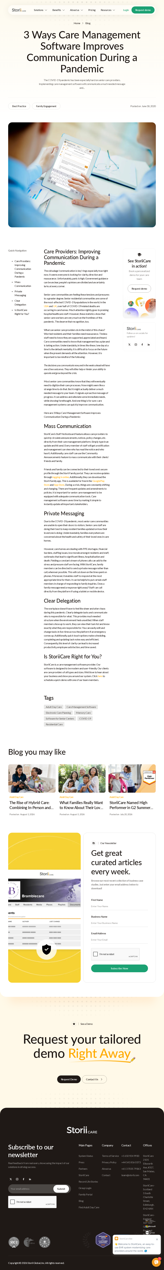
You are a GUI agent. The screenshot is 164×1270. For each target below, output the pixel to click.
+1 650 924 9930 (130, 1155)
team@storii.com (130, 1175)
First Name (97, 899)
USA (46, 306)
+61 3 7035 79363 (130, 1168)
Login (126, 9)
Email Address (98, 933)
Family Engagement (46, 106)
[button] (40, 10)
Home (77, 23)
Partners (83, 1168)
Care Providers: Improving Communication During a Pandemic (23, 268)
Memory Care (83, 712)
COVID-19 (85, 718)
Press (81, 1162)
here (100, 676)
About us (106, 1168)
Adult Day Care (54, 706)
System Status (86, 1155)
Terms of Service (110, 1155)
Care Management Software (81, 706)
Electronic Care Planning (58, 712)
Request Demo (69, 1079)
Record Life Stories (88, 1181)
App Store (59, 484)
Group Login (85, 1187)
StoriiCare (84, 1175)
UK (55, 306)
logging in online (60, 476)
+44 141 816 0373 (130, 1162)
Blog (87, 23)
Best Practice (19, 106)
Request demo (143, 9)
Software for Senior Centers (60, 718)
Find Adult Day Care (89, 1207)
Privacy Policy (109, 1162)
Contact (106, 1175)
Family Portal (85, 1194)
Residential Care (54, 724)
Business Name (99, 916)
